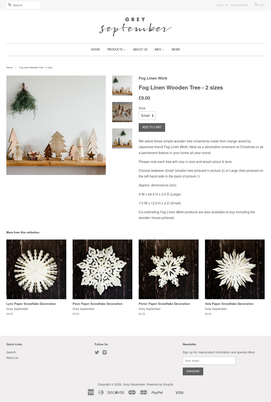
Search (11, 352)
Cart (262, 5)
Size (142, 108)
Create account (239, 5)
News (176, 49)
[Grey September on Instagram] (104, 353)
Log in (220, 5)
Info (158, 49)
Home (95, 49)
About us (140, 49)
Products (115, 49)
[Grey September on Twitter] (97, 353)
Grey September (134, 384)
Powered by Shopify (160, 384)
